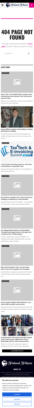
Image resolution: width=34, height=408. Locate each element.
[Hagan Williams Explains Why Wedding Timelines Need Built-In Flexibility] (17, 117)
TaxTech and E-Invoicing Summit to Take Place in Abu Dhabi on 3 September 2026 (16, 165)
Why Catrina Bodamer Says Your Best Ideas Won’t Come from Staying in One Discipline (15, 268)
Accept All (17, 394)
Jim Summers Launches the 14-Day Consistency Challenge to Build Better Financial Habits (16, 198)
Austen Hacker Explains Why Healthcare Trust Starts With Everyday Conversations (16, 303)
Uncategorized (5, 73)
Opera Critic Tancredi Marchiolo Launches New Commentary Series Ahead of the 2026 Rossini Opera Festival (16, 96)
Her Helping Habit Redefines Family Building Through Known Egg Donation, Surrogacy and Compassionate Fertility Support (16, 232)
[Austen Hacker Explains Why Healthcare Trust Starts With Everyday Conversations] (17, 290)
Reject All (17, 404)
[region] (17, 392)
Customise (17, 399)
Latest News (5, 67)
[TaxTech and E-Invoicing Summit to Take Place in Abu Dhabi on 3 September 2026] (17, 152)
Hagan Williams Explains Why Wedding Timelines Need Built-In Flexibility (17, 130)
